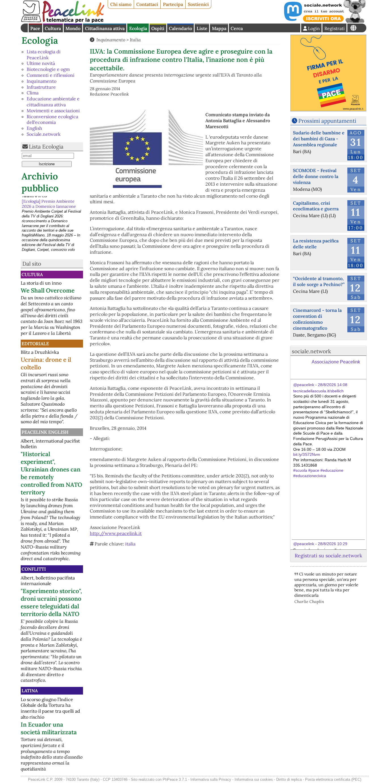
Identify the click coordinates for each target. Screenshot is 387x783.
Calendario (180, 28)
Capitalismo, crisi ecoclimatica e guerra (316, 206)
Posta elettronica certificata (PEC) (333, 779)
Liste (202, 28)
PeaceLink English (45, 432)
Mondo (72, 28)
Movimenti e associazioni (53, 110)
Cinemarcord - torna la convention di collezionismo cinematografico (317, 319)
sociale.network (311, 351)
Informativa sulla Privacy (210, 779)
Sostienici (198, 4)
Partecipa (173, 4)
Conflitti (34, 569)
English (34, 128)
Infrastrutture (41, 87)
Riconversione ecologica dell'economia (52, 119)
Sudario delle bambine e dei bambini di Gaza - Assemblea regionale (319, 138)
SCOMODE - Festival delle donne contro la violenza (315, 176)
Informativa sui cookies (254, 779)
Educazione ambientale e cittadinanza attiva (53, 101)
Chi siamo (120, 4)
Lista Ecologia (46, 146)
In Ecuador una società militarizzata (49, 728)
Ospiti (157, 28)
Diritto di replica (289, 779)
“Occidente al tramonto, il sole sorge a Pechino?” (319, 281)
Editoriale (35, 343)
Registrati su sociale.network (328, 555)
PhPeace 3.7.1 (175, 779)
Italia (135, 40)
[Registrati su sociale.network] (324, 21)
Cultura (53, 28)
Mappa (219, 28)
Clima (33, 93)
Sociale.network (44, 134)
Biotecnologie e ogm (48, 69)
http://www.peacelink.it (116, 533)
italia (130, 544)
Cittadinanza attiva (105, 28)
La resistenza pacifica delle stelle (316, 243)
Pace (35, 28)
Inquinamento (41, 81)
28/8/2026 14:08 (332, 384)
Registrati (334, 28)
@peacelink (303, 384)
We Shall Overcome (48, 290)
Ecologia (138, 28)
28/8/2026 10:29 (332, 543)
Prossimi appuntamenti (327, 120)
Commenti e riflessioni (51, 75)
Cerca (237, 28)
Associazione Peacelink (336, 361)
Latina (30, 690)
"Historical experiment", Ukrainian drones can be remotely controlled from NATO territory (51, 473)
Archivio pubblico (40, 182)
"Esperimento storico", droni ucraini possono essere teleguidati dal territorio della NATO (51, 602)
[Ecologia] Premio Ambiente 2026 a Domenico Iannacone (49, 201)
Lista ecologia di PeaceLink (44, 54)
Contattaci (147, 4)
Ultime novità (41, 63)
